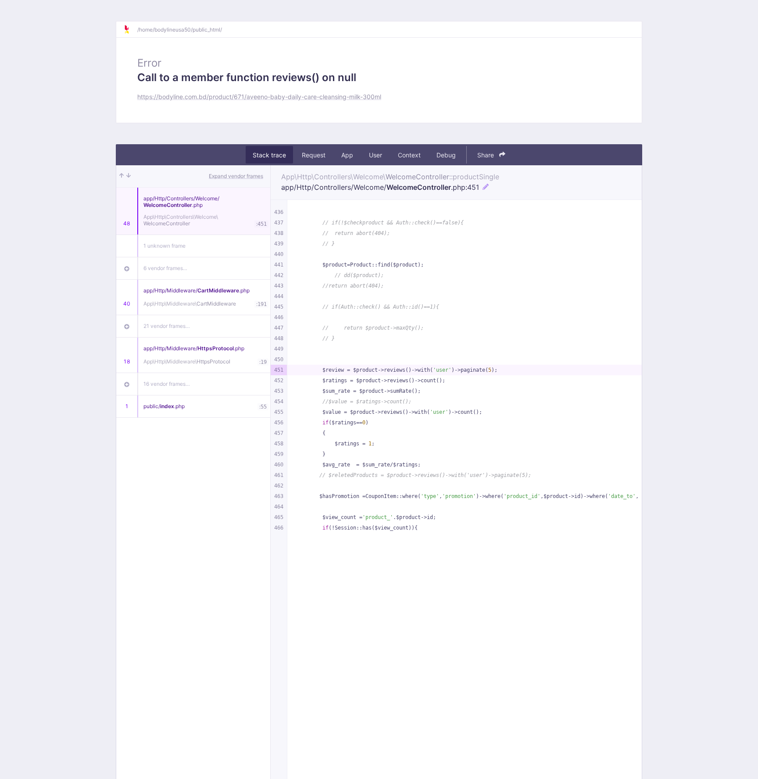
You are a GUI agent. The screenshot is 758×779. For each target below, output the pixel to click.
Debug (446, 155)
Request (313, 155)
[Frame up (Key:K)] (121, 176)
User (375, 155)
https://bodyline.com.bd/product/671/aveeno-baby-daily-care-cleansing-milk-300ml (259, 96)
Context (409, 155)
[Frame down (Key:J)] (128, 176)
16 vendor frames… (166, 384)
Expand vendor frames (236, 176)
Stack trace (269, 155)
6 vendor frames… (165, 268)
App (347, 155)
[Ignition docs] (130, 29)
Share (486, 155)
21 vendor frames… (166, 326)
